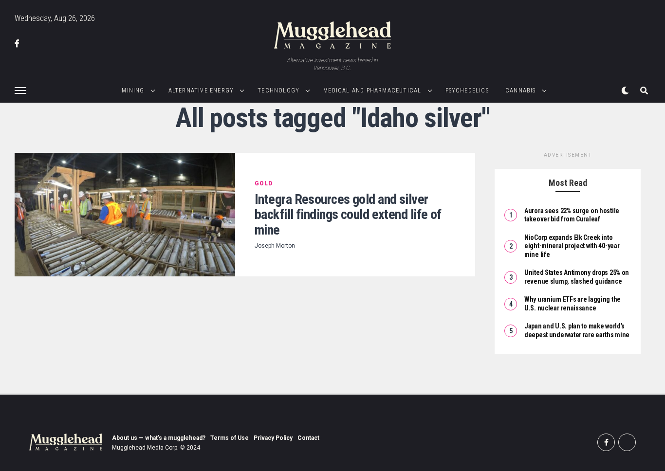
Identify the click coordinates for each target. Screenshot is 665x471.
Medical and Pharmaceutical (372, 90)
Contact (308, 438)
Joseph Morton (275, 245)
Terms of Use (229, 438)
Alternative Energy (201, 90)
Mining (133, 90)
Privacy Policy (273, 438)
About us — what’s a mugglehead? (158, 438)
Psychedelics (467, 90)
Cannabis (520, 90)
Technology (278, 90)
